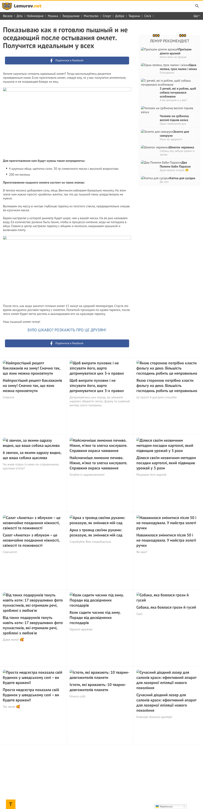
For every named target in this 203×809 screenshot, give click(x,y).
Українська (165, 806)
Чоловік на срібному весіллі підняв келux (174, 118)
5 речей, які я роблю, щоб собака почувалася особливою (178, 92)
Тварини (134, 16)
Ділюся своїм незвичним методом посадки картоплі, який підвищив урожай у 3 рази (166, 463)
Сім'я (147, 16)
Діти (20, 16)
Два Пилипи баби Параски (175, 164)
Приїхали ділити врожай (176, 51)
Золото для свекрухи (174, 133)
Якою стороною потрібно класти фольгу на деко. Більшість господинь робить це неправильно (166, 385)
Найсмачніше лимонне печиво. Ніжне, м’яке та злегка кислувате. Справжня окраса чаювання (98, 463)
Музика (53, 16)
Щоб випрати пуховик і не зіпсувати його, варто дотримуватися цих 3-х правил (97, 385)
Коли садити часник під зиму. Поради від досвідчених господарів (95, 617)
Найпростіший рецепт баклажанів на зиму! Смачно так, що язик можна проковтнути (32, 385)
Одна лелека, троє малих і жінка (178, 67)
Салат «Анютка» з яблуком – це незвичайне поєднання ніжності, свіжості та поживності (31, 540)
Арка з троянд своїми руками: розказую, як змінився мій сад (96, 532)
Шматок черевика (181, 147)
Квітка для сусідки (182, 178)
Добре (119, 16)
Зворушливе (70, 16)
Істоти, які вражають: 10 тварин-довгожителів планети (98, 687)
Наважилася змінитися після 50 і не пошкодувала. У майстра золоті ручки (166, 540)
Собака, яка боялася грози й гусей (166, 607)
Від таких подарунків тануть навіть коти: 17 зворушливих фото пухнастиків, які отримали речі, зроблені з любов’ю (33, 625)
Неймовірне (35, 16)
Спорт (107, 16)
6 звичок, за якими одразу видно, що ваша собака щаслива (32, 455)
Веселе (7, 16)
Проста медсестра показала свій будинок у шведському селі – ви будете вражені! (31, 695)
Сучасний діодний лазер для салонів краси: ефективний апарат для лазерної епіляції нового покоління (166, 702)
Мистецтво (91, 16)
